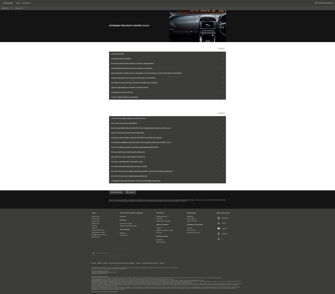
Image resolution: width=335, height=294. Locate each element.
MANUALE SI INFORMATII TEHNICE (165, 230)
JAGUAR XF (94, 227)
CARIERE (94, 263)
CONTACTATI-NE (124, 235)
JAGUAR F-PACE (95, 216)
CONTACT (132, 192)
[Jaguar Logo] (7, 3)
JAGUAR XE (94, 225)
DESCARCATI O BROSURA (126, 223)
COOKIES (138, 263)
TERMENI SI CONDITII (102, 263)
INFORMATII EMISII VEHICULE (99, 234)
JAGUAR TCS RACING (192, 221)
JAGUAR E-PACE (95, 218)
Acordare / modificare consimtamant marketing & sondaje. (104, 291)
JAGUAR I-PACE (95, 221)
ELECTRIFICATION (191, 230)
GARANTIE (159, 228)
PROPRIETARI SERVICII (162, 216)
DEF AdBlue (159, 232)
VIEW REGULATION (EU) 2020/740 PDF (100, 276)
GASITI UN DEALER (116, 192)
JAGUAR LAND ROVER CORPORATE (150, 263)
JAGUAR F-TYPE (95, 223)
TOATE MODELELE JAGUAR (98, 232)
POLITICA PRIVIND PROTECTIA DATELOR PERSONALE (122, 263)
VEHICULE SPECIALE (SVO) (98, 230)
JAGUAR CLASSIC (191, 218)
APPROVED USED (96, 237)
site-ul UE (208, 288)
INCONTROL (159, 218)
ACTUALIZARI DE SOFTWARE (163, 221)
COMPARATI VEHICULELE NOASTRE (128, 226)
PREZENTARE (123, 216)
